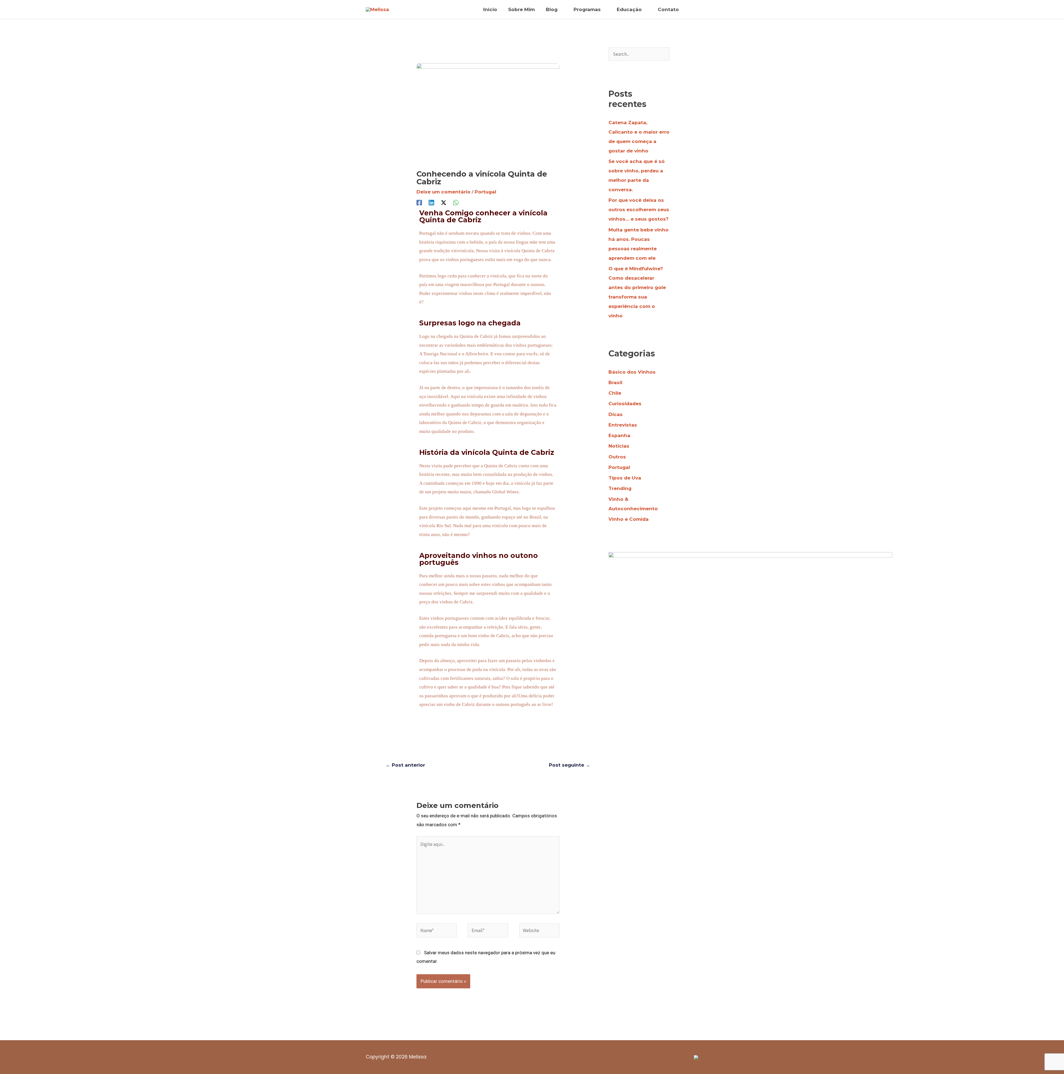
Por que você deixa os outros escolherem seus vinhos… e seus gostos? (638, 209)
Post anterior (405, 765)
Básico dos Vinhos (632, 372)
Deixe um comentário (443, 192)
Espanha (619, 435)
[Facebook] (419, 202)
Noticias (618, 446)
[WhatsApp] (456, 202)
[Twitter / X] (443, 202)
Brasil (615, 382)
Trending (619, 488)
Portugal (485, 192)
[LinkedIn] (431, 202)
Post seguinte (569, 765)
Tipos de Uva (624, 478)
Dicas (615, 414)
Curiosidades (624, 403)
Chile (614, 393)
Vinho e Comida (628, 519)
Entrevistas (622, 425)
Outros (617, 457)
